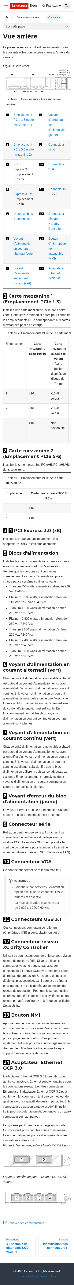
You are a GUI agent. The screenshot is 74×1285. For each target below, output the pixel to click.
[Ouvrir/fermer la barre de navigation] (6, 6)
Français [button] (52, 5)
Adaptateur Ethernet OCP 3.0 (55, 273)
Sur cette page (15, 26)
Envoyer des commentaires (26, 1223)
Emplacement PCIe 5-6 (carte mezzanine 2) (23, 149)
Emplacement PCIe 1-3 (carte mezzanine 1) (23, 119)
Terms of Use (48, 1276)
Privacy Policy (27, 1276)
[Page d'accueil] (6, 17)
